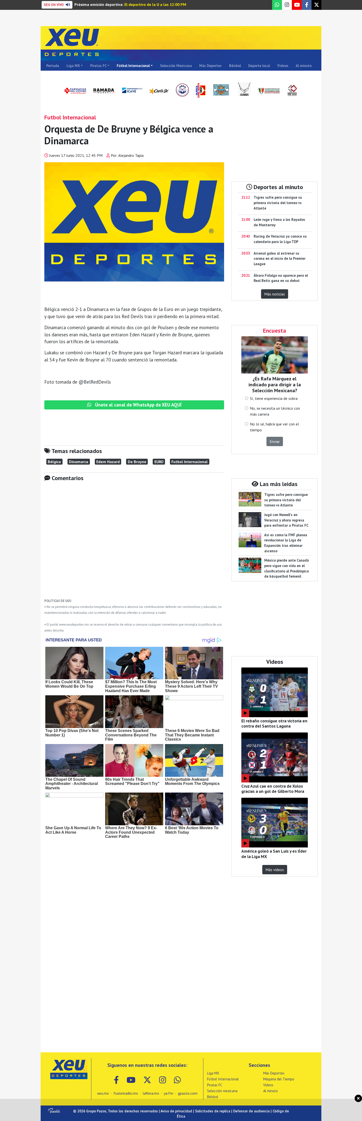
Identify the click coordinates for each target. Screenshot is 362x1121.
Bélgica (54, 461)
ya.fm (168, 1093)
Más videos (274, 869)
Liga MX (73, 65)
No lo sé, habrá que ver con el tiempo (274, 427)
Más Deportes (210, 65)
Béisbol (235, 65)
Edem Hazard (108, 461)
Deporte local (259, 65)
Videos (282, 65)
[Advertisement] (134, 544)
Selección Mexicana (176, 65)
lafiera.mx (151, 1093)
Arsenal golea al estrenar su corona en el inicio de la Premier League (279, 258)
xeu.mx (103, 1093)
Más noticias (274, 294)
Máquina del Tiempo (278, 1079)
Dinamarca (78, 461)
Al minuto (304, 65)
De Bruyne (137, 461)
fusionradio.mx (126, 1093)
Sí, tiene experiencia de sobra (273, 398)
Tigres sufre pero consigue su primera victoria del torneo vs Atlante (278, 202)
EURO (159, 461)
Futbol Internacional (189, 461)
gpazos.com (187, 1093)
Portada (52, 65)
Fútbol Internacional (133, 65)
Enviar (275, 441)
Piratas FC (98, 65)
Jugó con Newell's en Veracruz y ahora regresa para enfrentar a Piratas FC (286, 520)
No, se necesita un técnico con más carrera (275, 411)
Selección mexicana (222, 1091)
